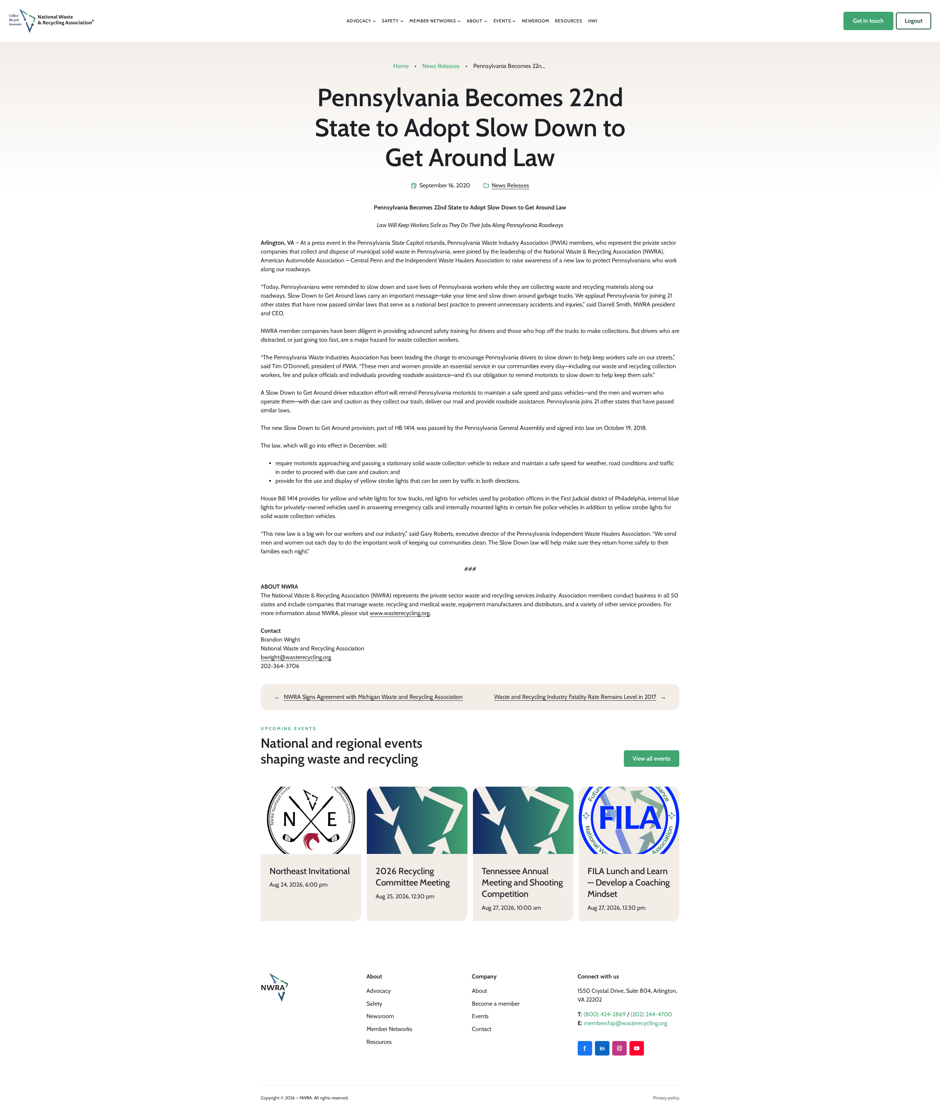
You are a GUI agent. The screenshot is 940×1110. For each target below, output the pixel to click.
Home (401, 65)
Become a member (496, 1003)
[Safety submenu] (402, 21)
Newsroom (380, 1016)
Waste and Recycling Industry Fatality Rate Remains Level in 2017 (575, 696)
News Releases (441, 65)
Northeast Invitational (310, 871)
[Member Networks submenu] (459, 21)
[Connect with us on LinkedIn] (602, 1048)
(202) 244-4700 (651, 1014)
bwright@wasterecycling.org (296, 657)
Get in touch (868, 20)
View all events (651, 758)
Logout (913, 20)
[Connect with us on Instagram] (619, 1048)
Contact (481, 1028)
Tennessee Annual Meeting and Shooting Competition (522, 882)
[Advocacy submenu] (374, 21)
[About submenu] (486, 21)
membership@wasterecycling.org (625, 1023)
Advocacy (378, 990)
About (479, 990)
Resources (379, 1041)
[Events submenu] (514, 21)
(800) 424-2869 (604, 1014)
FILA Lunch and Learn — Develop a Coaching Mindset (629, 882)
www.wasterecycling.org (400, 613)
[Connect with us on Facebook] (585, 1048)
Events (480, 1016)
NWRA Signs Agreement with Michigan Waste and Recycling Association (373, 696)
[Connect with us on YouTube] (636, 1048)
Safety (374, 1003)
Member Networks (389, 1028)
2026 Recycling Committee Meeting (413, 877)
